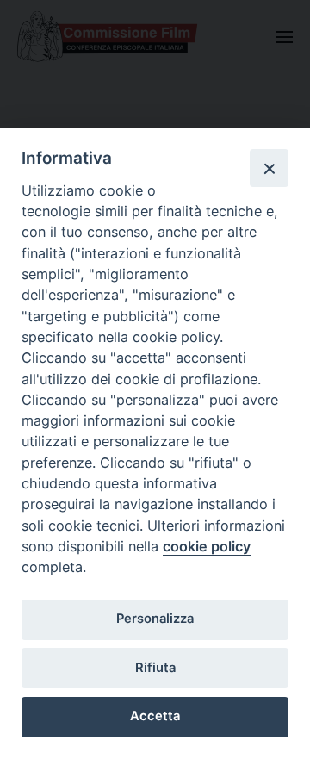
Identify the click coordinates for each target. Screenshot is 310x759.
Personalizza (155, 618)
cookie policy (207, 546)
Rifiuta (155, 667)
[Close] (269, 168)
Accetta (155, 716)
